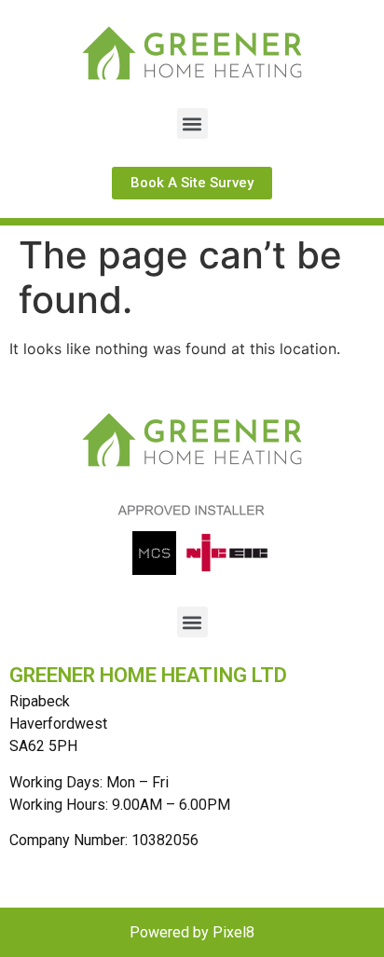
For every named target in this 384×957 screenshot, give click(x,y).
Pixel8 (233, 932)
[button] (192, 123)
